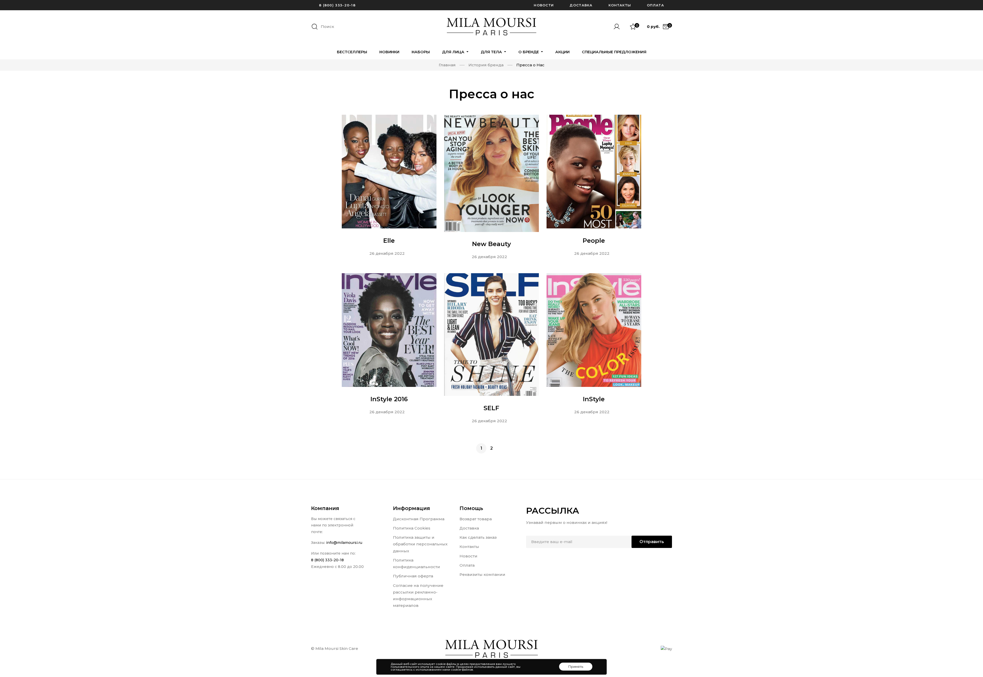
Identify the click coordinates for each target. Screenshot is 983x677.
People (594, 240)
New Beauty (491, 244)
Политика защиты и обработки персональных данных (420, 544)
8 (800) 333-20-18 (337, 5)
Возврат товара (476, 518)
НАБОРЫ (421, 51)
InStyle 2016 (389, 399)
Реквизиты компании (482, 574)
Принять (575, 666)
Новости (544, 5)
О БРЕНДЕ (529, 51)
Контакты (619, 5)
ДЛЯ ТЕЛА (492, 51)
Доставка (581, 5)
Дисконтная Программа (418, 518)
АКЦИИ (562, 51)
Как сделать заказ (478, 537)
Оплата (655, 5)
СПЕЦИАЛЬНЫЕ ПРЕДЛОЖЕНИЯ (614, 51)
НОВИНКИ (389, 51)
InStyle (594, 399)
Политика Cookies (411, 528)
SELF (491, 408)
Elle (389, 240)
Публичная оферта (413, 576)
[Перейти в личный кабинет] (618, 26)
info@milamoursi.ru (344, 542)
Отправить (651, 541)
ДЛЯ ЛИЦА (453, 51)
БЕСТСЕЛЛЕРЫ (352, 51)
